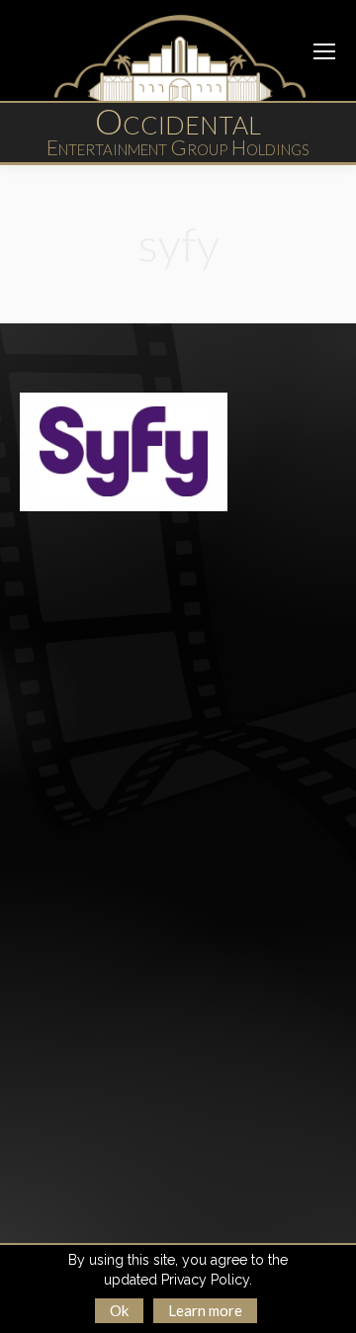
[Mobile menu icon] (324, 51)
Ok (119, 1310)
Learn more (205, 1310)
